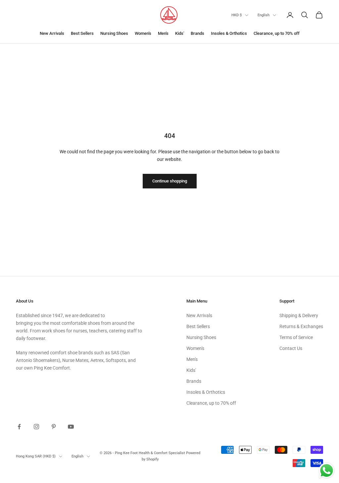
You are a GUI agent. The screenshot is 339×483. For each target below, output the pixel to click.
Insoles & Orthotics (229, 33)
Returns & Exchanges (301, 326)
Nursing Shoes (114, 33)
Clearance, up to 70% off (277, 33)
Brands (197, 33)
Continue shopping (169, 180)
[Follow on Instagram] (36, 426)
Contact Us (290, 348)
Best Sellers (82, 33)
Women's (143, 33)
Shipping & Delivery (298, 315)
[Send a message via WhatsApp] (326, 470)
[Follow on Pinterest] (53, 426)
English (263, 15)
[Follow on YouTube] (71, 426)
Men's (163, 33)
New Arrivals (52, 33)
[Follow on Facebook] (19, 426)
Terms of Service (296, 337)
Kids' (179, 33)
